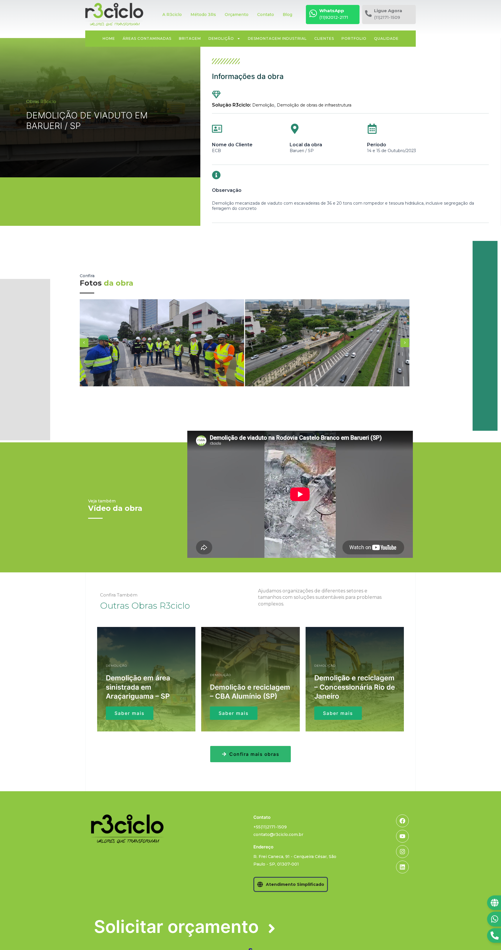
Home (109, 38)
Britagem (190, 38)
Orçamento (236, 14)
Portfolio (354, 38)
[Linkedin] (402, 867)
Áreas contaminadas (147, 38)
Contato (265, 14)
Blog (287, 14)
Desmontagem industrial (277, 38)
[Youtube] (402, 836)
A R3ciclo (172, 14)
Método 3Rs (203, 14)
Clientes (324, 38)
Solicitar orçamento (176, 926)
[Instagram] (402, 851)
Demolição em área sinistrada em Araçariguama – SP (138, 687)
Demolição (221, 38)
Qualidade (386, 38)
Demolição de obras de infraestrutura (314, 105)
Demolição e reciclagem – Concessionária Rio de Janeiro (354, 687)
